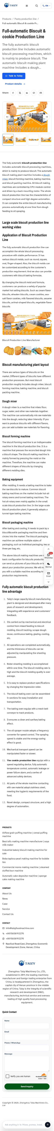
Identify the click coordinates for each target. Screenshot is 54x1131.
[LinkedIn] (27, 93)
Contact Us (8, 914)
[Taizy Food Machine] (11, 5)
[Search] (37, 6)
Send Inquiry (27, 1086)
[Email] (41, 93)
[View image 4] (46, 139)
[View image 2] (20, 139)
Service (6, 909)
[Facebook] (13, 93)
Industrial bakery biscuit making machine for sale (24, 852)
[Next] (46, 117)
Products (6, 19)
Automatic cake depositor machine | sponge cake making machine (24, 877)
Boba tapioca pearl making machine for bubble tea (25, 860)
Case (4, 903)
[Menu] (27, 6)
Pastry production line (26, 19)
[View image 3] (33, 139)
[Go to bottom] (48, 582)
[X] (20, 93)
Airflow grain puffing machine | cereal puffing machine (24, 834)
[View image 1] (8, 139)
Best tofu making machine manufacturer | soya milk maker (25, 843)
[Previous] (7, 117)
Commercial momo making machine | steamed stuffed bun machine (25, 869)
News (5, 898)
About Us (7, 893)
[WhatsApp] (34, 93)
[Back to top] (48, 549)
